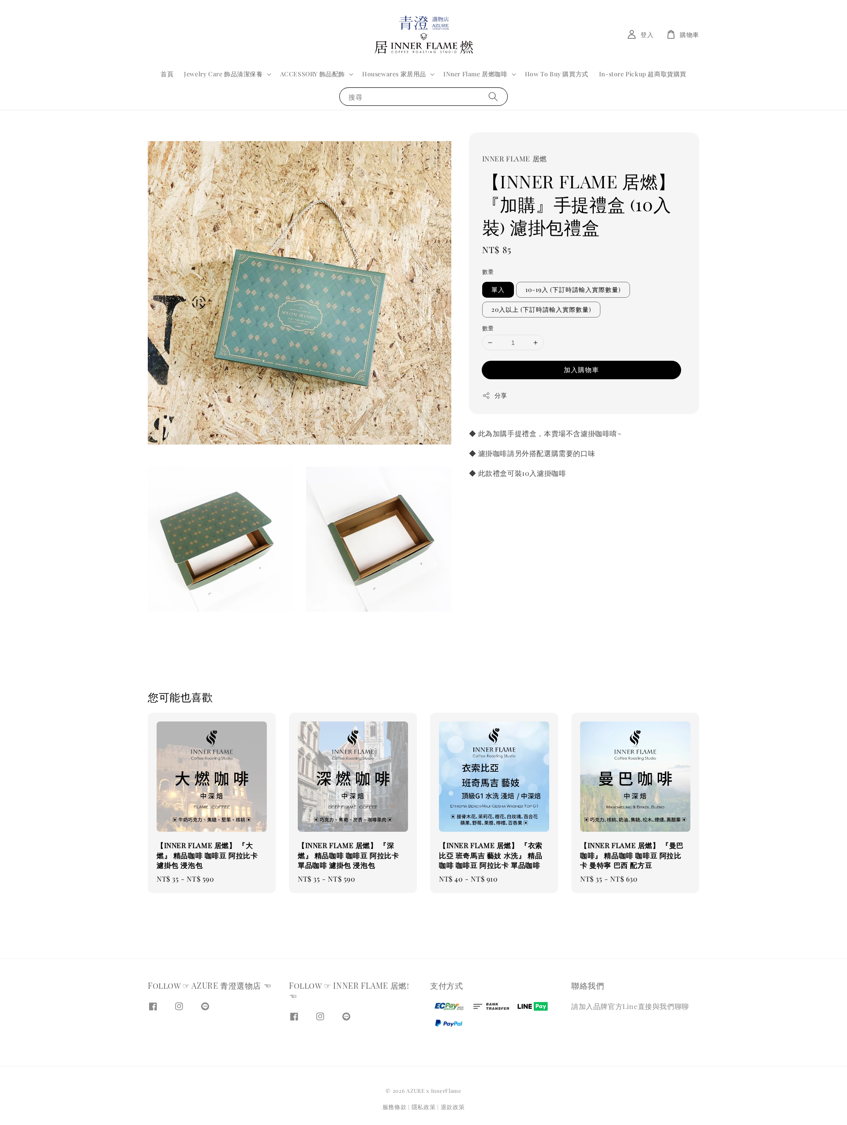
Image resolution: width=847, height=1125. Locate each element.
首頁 (167, 74)
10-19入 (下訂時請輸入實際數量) (573, 289)
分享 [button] (501, 395)
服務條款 (394, 1106)
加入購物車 (581, 369)
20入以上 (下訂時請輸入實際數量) (541, 309)
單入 (498, 289)
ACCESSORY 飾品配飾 (312, 74)
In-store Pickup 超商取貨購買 (642, 74)
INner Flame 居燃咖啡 (475, 74)
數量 (488, 271)
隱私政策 (424, 1106)
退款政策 (453, 1106)
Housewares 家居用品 (394, 74)
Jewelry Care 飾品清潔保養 (223, 74)
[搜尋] (493, 96)
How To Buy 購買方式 (556, 74)
